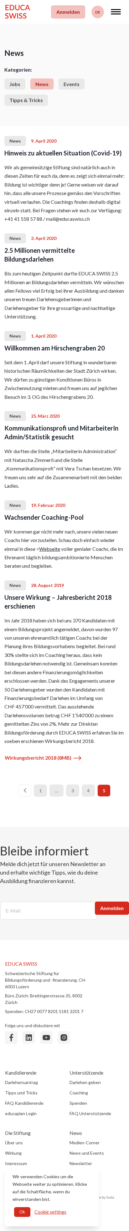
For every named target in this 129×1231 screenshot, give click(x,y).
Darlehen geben (85, 1082)
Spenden (78, 1103)
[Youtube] (46, 1037)
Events (72, 84)
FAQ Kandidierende (24, 1103)
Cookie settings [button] (50, 1212)
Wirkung (13, 1153)
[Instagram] (64, 1037)
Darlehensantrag (21, 1082)
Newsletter (81, 1163)
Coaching (79, 1092)
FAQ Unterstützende (90, 1113)
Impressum (16, 1163)
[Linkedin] (29, 1037)
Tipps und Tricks (21, 1092)
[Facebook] (11, 1037)
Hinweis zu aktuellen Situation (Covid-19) (63, 153)
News (42, 84)
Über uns (14, 1142)
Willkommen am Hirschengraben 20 (54, 348)
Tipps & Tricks (26, 100)
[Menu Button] (116, 11)
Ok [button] (22, 1211)
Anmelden (68, 12)
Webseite (49, 549)
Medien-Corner (85, 1142)
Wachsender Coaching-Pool (44, 517)
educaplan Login (21, 1113)
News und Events (87, 1153)
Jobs (14, 84)
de (97, 12)
